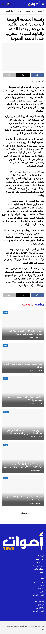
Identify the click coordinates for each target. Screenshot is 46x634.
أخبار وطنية (30, 11)
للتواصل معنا (39, 601)
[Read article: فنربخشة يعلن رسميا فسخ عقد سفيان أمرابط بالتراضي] (23, 490)
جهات (20, 11)
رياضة (5, 345)
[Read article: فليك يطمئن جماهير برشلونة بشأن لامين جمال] (23, 358)
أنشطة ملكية (39, 569)
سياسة (6, 411)
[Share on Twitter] (23, 75)
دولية (42, 585)
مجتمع (6, 312)
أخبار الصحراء (9, 11)
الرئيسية (41, 11)
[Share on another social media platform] (9, 75)
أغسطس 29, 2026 (35, 470)
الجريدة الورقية (38, 595)
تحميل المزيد (23, 513)
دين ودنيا (41, 588)
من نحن (41, 604)
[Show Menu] (43, 4)
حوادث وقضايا (39, 582)
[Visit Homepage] (34, 3)
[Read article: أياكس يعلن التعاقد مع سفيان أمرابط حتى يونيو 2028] (23, 391)
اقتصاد (41, 572)
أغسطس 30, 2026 (35, 337)
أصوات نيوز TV (38, 566)
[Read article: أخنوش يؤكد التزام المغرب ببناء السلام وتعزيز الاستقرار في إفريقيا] (23, 325)
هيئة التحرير (39, 608)
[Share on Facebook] (37, 75)
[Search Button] (3, 4)
